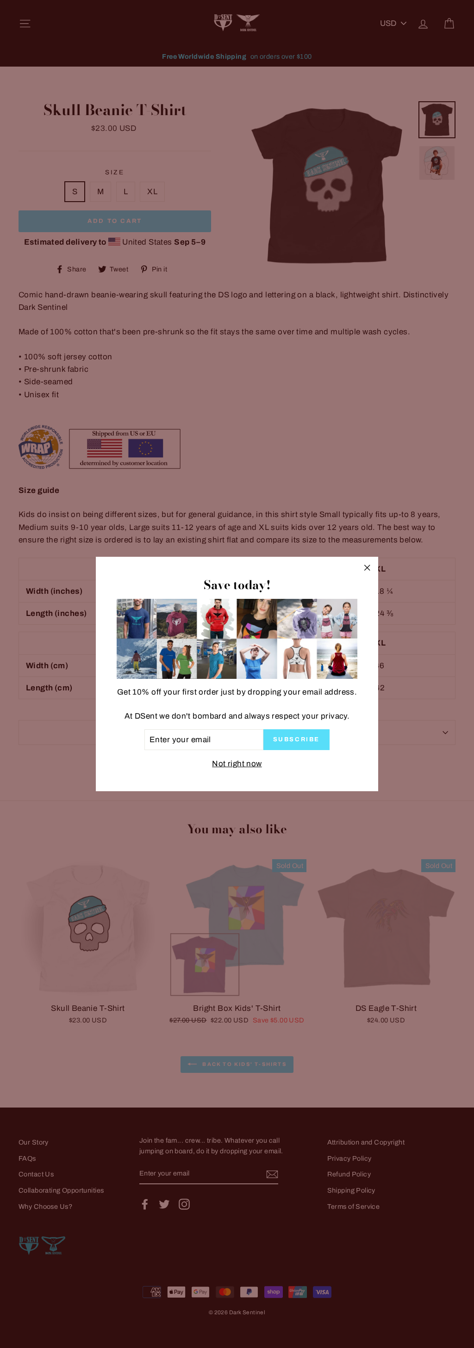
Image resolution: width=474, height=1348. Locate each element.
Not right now (237, 763)
